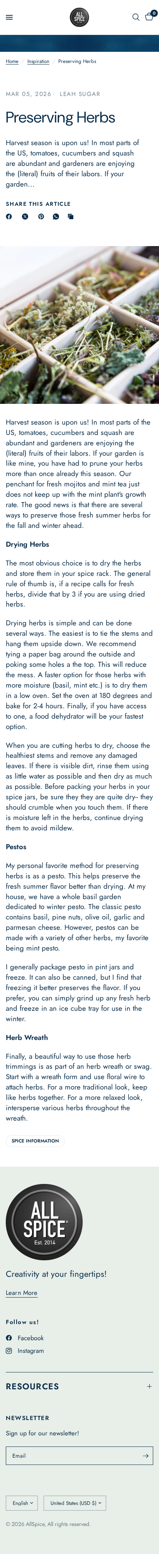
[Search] (136, 17)
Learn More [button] (22, 1292)
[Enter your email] (145, 1456)
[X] (26, 216)
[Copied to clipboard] (72, 216)
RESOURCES (32, 1386)
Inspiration (38, 61)
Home (12, 61)
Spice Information (35, 1140)
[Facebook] (10, 216)
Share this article (38, 204)
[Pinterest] (42, 216)
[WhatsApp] (57, 216)
